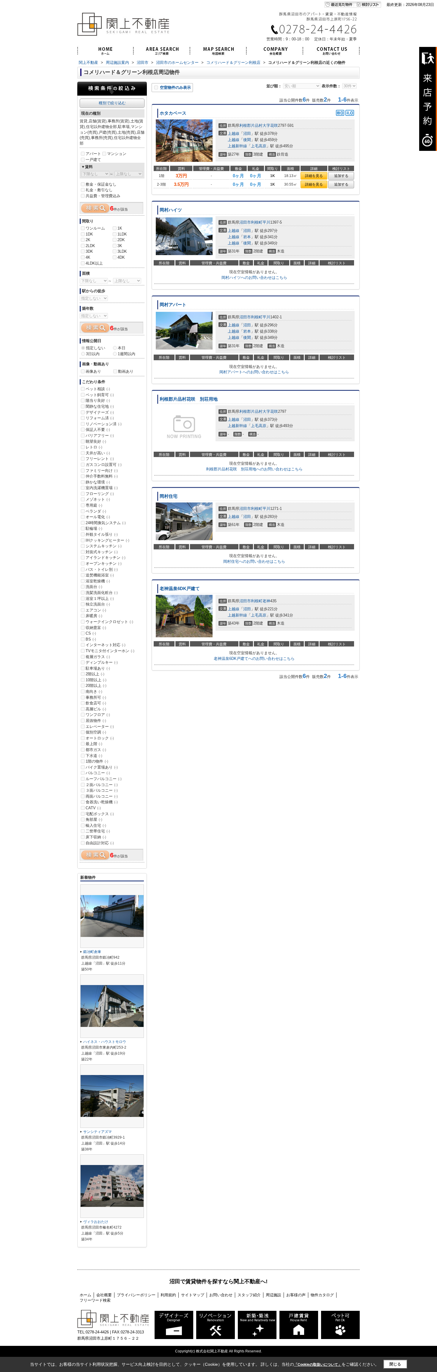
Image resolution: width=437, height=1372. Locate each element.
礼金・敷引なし (99, 190)
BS (91, 639)
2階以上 (95, 674)
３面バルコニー (102, 790)
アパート (93, 153)
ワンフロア (98, 714)
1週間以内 (126, 354)
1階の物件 (97, 761)
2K (88, 240)
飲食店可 (96, 703)
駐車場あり (98, 668)
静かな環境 (98, 482)
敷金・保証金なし (101, 184)
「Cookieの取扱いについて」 (318, 1364)
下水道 (94, 755)
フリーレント (100, 458)
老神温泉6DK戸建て (180, 588)
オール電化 (98, 517)
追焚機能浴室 (100, 575)
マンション (116, 153)
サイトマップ (192, 1295)
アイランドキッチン (105, 557)
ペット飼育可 (100, 395)
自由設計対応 (100, 843)
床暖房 (94, 616)
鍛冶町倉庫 (92, 952)
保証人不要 (98, 429)
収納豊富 (96, 627)
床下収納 (96, 837)
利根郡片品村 (250, 125)
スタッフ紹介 (249, 1295)
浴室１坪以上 (100, 598)
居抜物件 (96, 720)
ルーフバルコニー (104, 779)
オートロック (100, 738)
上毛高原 (258, 146)
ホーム (85, 1295)
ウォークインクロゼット (109, 621)
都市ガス (96, 749)
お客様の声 (296, 1295)
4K (88, 257)
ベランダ (96, 511)
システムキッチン (104, 546)
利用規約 (168, 1295)
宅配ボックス (100, 814)
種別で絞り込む (112, 103)
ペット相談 (98, 389)
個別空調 (96, 732)
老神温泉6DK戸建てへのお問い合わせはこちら (254, 658)
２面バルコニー (102, 785)
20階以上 (96, 685)
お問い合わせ (220, 1295)
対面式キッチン (102, 552)
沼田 (247, 133)
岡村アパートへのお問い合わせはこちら (254, 372)
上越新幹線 (237, 146)
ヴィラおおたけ (95, 1222)
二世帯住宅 (98, 831)
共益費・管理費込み (103, 196)
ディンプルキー (102, 662)
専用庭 (94, 505)
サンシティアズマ (97, 1132)
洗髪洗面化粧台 (102, 592)
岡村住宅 (168, 496)
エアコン (96, 610)
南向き (94, 691)
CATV (93, 808)
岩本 (247, 237)
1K (119, 228)
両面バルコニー (102, 796)
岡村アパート (173, 304)
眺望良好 (96, 441)
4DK (121, 257)
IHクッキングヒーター (107, 540)
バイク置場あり (102, 767)
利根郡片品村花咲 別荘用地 (189, 399)
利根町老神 (260, 601)
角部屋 (94, 819)
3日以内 (93, 354)
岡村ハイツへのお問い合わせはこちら (254, 277)
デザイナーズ (100, 412)
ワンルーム (95, 228)
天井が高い (98, 453)
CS (91, 633)
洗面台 (94, 586)
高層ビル (96, 709)
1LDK (122, 234)
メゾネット (98, 499)
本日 (121, 348)
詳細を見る (314, 176)
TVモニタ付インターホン (110, 651)
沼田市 (245, 222)
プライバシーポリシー (136, 1295)
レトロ (94, 447)
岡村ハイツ (171, 210)
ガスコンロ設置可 (104, 464)
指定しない (95, 348)
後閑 (247, 139)
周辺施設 (273, 1295)
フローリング (100, 493)
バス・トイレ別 (102, 569)
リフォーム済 (100, 418)
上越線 (233, 133)
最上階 (94, 744)
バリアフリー (100, 435)
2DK (121, 240)
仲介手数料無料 (102, 476)
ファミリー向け (102, 470)
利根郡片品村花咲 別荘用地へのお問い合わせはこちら (254, 469)
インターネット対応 (105, 645)
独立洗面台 (98, 604)
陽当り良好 (98, 400)
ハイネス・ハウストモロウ (104, 1042)
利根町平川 (260, 222)
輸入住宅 (96, 825)
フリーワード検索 (95, 1300)
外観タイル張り (102, 534)
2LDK (90, 246)
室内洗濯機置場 (102, 488)
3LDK (122, 251)
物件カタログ (322, 1295)
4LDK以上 (94, 263)
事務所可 (96, 697)
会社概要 (104, 1295)
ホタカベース (173, 113)
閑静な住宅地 (100, 406)
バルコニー (98, 773)
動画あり (125, 371)
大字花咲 (270, 125)
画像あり (93, 371)
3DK (89, 251)
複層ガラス (98, 657)
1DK (89, 234)
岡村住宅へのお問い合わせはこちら (254, 561)
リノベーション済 (104, 424)
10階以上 (96, 680)
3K (119, 246)
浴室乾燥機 (98, 581)
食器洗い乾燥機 (102, 802)
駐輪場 (94, 528)
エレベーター (100, 726)
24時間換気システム (106, 523)
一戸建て (93, 159)
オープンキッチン (104, 563)
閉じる (395, 1364)
